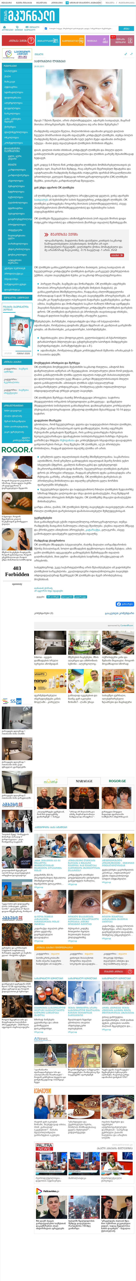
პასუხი (115, 255)
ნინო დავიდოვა (13, 410)
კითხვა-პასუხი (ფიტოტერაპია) (54, 947)
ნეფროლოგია (16, 191)
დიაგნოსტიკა (12, 289)
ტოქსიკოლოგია (17, 254)
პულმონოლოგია (18, 202)
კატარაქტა (92, 530)
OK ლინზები (53, 597)
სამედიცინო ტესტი (15, 284)
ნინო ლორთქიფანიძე (16, 426)
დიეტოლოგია (12, 108)
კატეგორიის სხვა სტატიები (51, 827)
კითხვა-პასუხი (12, 362)
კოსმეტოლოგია (13, 142)
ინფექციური (15, 230)
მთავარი (6, 3)
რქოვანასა (67, 440)
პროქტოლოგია (17, 224)
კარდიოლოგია (17, 169)
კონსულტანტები (13, 406)
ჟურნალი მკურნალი (31, 28)
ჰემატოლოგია (16, 186)
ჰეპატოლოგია (16, 213)
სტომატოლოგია (13, 92)
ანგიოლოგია (15, 180)
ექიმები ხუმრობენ (14, 268)
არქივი (8, 354)
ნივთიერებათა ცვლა (16, 237)
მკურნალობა (11, 382)
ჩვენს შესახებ (24, 3)
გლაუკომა (67, 597)
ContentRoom (120, 625)
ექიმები (19, 30)
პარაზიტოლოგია (18, 243)
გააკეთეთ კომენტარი (119, 613)
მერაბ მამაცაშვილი (15, 421)
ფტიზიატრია (15, 208)
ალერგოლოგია (13, 103)
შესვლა (110, 3)
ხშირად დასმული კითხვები (85, 3)
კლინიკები (7, 30)
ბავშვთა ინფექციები (16, 391)
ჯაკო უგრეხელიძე (14, 431)
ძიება (126, 29)
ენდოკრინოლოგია (19, 249)
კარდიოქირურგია (18, 175)
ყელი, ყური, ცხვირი (15, 157)
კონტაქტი (57, 3)
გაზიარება (127, 604)
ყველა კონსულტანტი (21, 439)
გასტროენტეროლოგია (20, 219)
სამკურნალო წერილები (48, 978)
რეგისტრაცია (127, 3)
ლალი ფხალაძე (13, 416)
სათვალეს (41, 200)
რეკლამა (41, 3)
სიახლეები (10, 71)
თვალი (12, 164)
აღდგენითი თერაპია (15, 261)
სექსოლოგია (15, 197)
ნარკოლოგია (12, 113)
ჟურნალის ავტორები (16, 298)
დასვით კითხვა (113, 972)
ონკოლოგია (11, 137)
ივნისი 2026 (23, 354)
